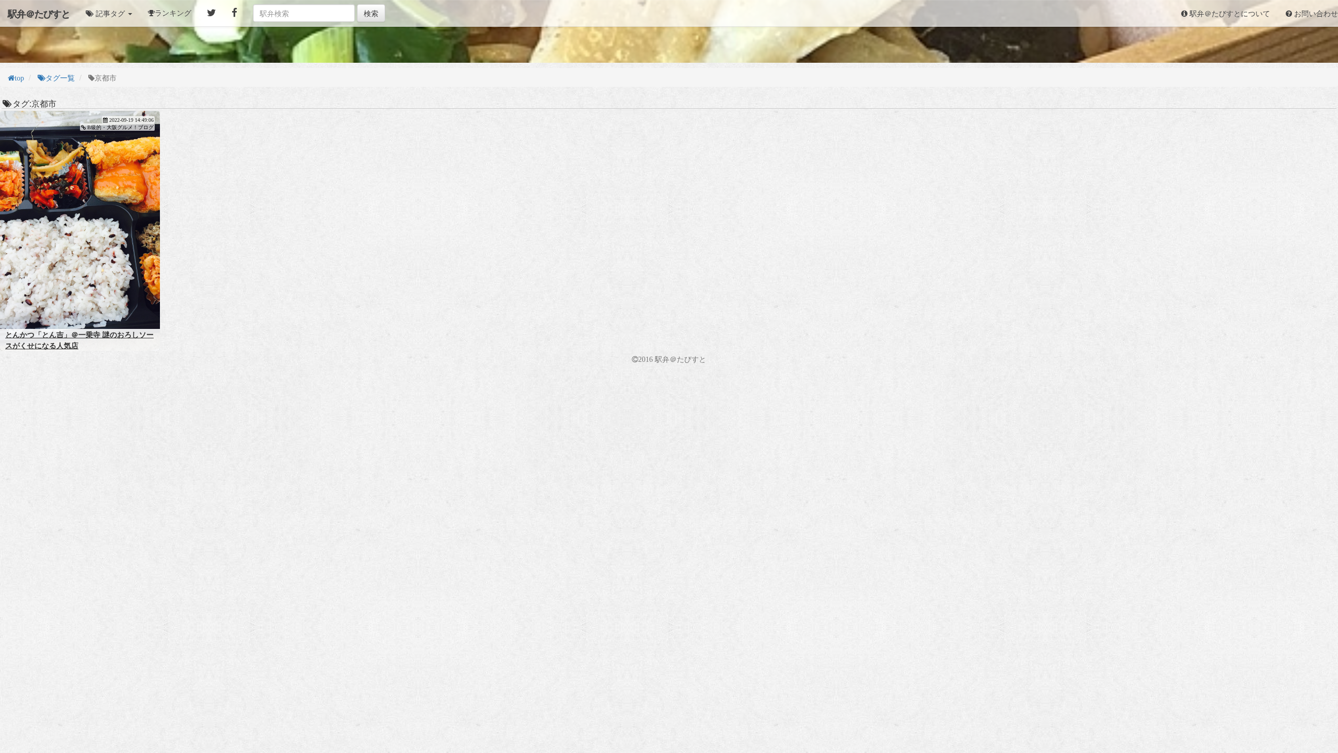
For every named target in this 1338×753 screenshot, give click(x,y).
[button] (109, 13)
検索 (371, 13)
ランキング (173, 13)
